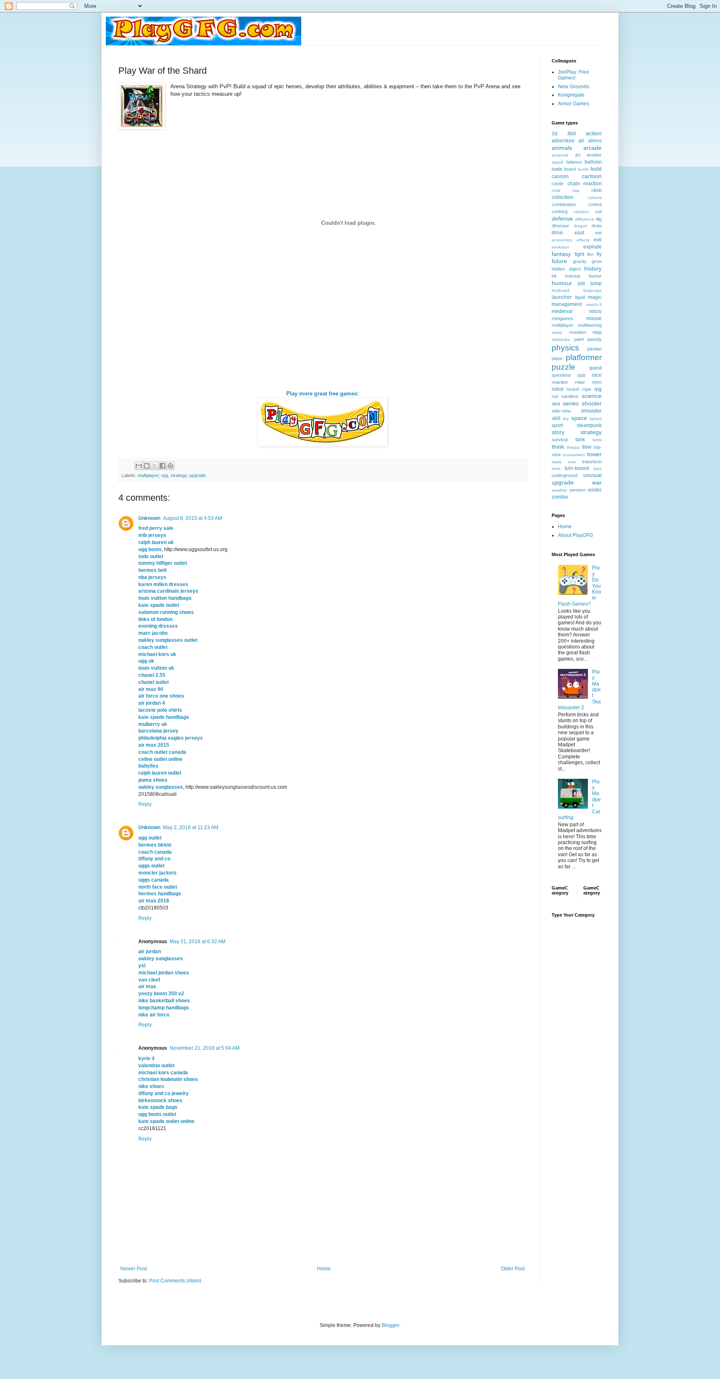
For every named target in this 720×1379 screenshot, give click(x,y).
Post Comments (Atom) (175, 1281)
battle (557, 168)
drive (557, 233)
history (593, 268)
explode (592, 247)
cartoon (592, 176)
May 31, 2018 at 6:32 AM (197, 941)
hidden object (566, 268)
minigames (562, 318)
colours (595, 197)
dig (599, 218)
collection (562, 197)
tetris (597, 439)
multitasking (590, 325)
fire (590, 254)
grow (597, 261)
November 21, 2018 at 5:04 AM (205, 1048)
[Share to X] (154, 466)
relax (580, 382)
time (587, 447)
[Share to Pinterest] (170, 466)
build (596, 169)
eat (598, 232)
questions (561, 375)
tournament (574, 454)
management (567, 304)
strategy (178, 475)
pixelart (594, 348)
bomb (583, 169)
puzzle (563, 367)
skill (556, 418)
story (558, 432)
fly (599, 254)
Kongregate (571, 95)
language (592, 290)
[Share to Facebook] (162, 466)
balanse (574, 161)
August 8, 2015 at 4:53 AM (192, 518)
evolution (560, 247)
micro (595, 311)
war (597, 482)
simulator (591, 411)
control (595, 204)
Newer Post (133, 1269)
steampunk (589, 425)
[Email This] (139, 466)
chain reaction (585, 183)
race (597, 375)
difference (584, 219)
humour (562, 283)
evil (598, 240)
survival (560, 439)
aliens (595, 141)
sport (557, 425)
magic (595, 297)
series (571, 403)
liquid (580, 297)
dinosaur (560, 225)
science (592, 396)
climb (596, 190)
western (578, 489)
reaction (560, 382)
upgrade (197, 475)
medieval (562, 311)
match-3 (594, 304)
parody (595, 339)
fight (579, 254)
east (579, 233)
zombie (560, 497)
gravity (580, 261)
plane (557, 358)
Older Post (513, 1269)
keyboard (561, 290)
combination (564, 204)
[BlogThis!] (146, 466)
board (570, 168)
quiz (582, 375)
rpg (164, 475)
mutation (577, 332)
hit (554, 275)
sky (565, 418)
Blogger (390, 1325)
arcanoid (560, 155)
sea (556, 404)
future (559, 261)
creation (581, 211)
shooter (592, 403)
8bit (572, 134)
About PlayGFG (575, 535)
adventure (563, 141)
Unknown (149, 518)
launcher (562, 297)
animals (562, 147)
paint (579, 339)
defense (562, 218)
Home (324, 1269)
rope (586, 389)
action (594, 133)
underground (565, 475)
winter (595, 490)
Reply (145, 804)
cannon (560, 176)
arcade (592, 147)
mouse (594, 318)
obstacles (561, 339)
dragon (581, 226)
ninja (597, 332)
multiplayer (148, 475)
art (577, 154)
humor (595, 275)
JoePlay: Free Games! (573, 75)
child (556, 190)
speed (596, 418)
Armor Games (573, 104)
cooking (560, 211)
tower (594, 454)
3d (555, 134)
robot (557, 389)
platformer (584, 357)
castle (558, 183)
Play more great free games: (322, 393)
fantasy (561, 254)
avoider (594, 154)
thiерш (573, 447)
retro (597, 382)
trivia (556, 468)
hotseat (572, 275)
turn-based (577, 468)
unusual (592, 475)
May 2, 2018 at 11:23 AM (190, 827)
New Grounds (573, 86)
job (581, 283)
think (558, 446)
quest (595, 368)
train (572, 462)
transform (592, 461)
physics (565, 347)
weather (559, 490)
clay (576, 190)
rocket (572, 389)
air (581, 141)
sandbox (570, 396)
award (557, 162)
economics (562, 240)
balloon (593, 162)
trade (557, 462)
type (597, 468)
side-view (561, 410)
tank (580, 439)
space (579, 418)
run (555, 396)
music (557, 332)
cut (598, 211)
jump (596, 283)
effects (583, 240)
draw (597, 225)
